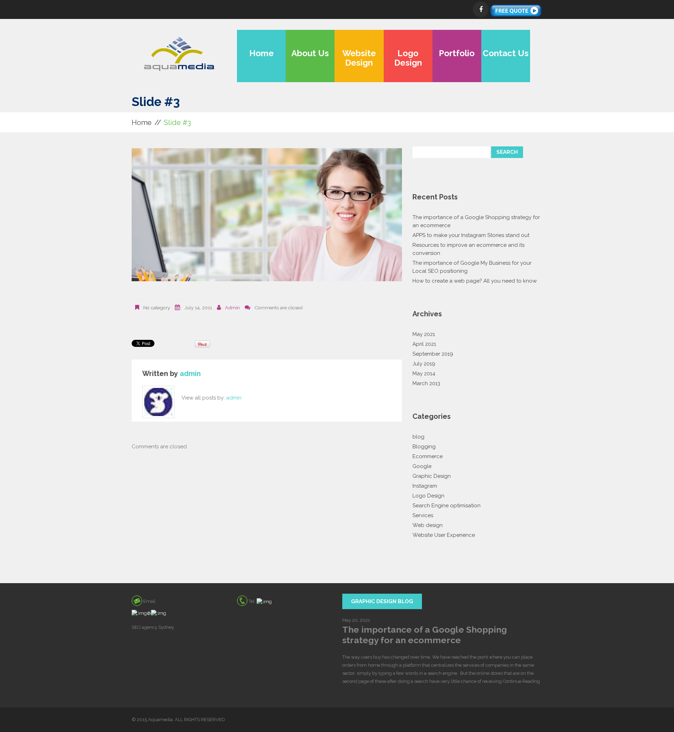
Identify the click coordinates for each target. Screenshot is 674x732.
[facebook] (481, 9)
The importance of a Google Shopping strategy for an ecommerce (424, 634)
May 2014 (423, 373)
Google (421, 466)
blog (418, 437)
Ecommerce (427, 456)
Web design (427, 525)
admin (232, 307)
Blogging (424, 446)
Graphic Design (431, 476)
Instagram (424, 486)
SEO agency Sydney (153, 627)
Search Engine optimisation (446, 505)
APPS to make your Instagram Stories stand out (470, 235)
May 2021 (423, 334)
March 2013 (426, 383)
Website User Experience (443, 535)
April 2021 (424, 344)
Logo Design (408, 58)
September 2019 (432, 354)
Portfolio (457, 53)
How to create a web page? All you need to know (474, 281)
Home (261, 53)
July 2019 (423, 364)
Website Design (359, 58)
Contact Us (506, 53)
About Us (310, 53)
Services (422, 515)
